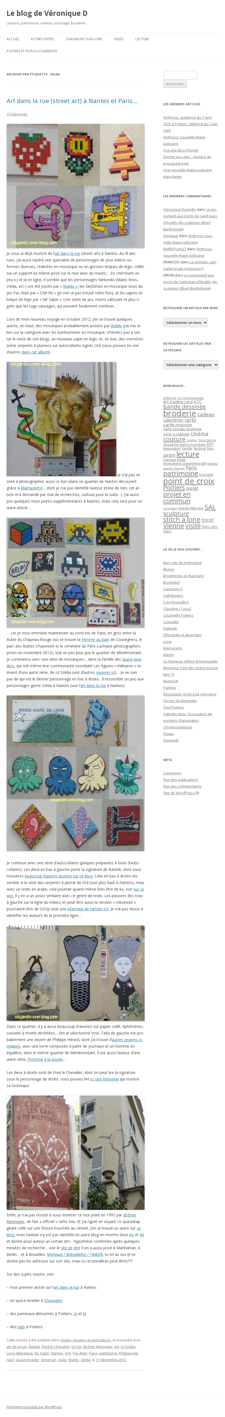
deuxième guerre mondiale (184, 445)
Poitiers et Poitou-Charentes (32, 51)
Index (118, 39)
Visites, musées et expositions (85, 1340)
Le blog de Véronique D (47, 13)
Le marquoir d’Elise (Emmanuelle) (190, 661)
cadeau (206, 414)
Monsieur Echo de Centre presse (190, 667)
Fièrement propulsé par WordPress (34, 1407)
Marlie (168, 654)
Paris (93, 1353)
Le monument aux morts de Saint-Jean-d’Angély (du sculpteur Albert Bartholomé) (190, 282)
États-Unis (210, 526)
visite (62, 1359)
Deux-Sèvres (207, 440)
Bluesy (169, 569)
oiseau (212, 463)
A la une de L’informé (180, 150)
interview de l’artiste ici (87, 908)
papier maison (174, 468)
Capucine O (172, 588)
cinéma (200, 433)
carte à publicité (176, 434)
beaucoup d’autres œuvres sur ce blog (58, 876)
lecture (187, 454)
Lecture (142, 39)
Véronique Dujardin (179, 209)
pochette (206, 475)
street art (48, 1359)
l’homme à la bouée (45, 1059)
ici (132, 1234)
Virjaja (168, 733)
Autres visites (42, 39)
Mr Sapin (42, 1353)
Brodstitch (171, 582)
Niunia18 (170, 680)
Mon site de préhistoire (182, 562)
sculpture (176, 513)
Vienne (173, 525)
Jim (116, 1346)
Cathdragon (173, 595)
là (141, 1234)
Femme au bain (95, 639)
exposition (172, 448)
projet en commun (177, 497)
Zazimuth (171, 740)
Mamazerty (31, 488)
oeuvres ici (105, 672)
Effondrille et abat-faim (182, 634)
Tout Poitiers (173, 707)
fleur (210, 448)
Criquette (171, 621)
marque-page (174, 459)
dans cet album (35, 352)
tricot (207, 520)
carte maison (177, 424)
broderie (179, 413)
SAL (210, 507)
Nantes (57, 1353)
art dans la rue (67, 253)
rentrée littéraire (191, 508)
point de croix (188, 480)
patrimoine (108, 1353)
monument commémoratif (184, 463)
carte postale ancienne (182, 428)
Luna (167, 641)
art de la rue (17, 1346)
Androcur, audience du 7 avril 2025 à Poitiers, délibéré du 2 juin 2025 (190, 124)
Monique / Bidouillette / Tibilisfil (75, 1254)
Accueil (13, 39)
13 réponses (17, 114)
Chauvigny (53, 1300)
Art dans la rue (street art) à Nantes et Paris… (72, 100)
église (167, 531)
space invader (27, 1359)
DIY (209, 444)
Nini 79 (168, 674)
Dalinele (170, 628)
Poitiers (174, 487)
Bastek (34, 1346)
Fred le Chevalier (56, 1346)
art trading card (178, 401)
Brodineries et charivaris (183, 575)
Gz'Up (76, 1346)
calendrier (173, 420)
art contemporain (190, 398)
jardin (169, 455)
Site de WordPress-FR (181, 792)
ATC (198, 401)
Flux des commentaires (182, 786)
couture (174, 439)
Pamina (169, 687)
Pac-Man (80, 1353)
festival (199, 448)
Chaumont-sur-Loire (84, 39)
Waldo (116, 325)
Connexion (172, 773)
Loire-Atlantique (20, 1353)
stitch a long (181, 519)
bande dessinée (184, 406)
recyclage (170, 508)
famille (187, 448)
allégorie (169, 398)
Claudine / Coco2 (177, 608)
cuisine (192, 440)
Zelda (85, 1359)
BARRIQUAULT (174, 248)
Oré (68, 1353)
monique (170, 235)
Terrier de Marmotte (180, 700)
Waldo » (70, 286)
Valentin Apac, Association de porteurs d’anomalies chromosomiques (187, 720)
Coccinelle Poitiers (178, 615)
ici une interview (105, 1079)
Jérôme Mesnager (98, 1346)
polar (192, 488)
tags (21, 1326)
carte (190, 420)
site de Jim (70, 1247)
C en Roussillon (176, 602)
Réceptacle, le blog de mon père (189, 694)
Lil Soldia (128, 1346)
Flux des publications (180, 779)
